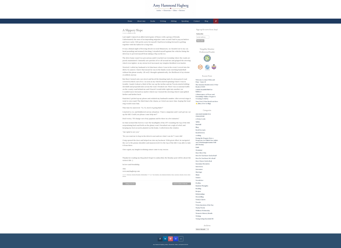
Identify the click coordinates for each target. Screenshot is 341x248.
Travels (198, 202)
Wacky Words (200, 208)
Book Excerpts (200, 130)
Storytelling (200, 197)
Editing (174, 21)
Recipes (198, 191)
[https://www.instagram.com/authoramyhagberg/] (175, 238)
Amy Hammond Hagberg (165, 174)
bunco (173, 174)
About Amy (141, 21)
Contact (197, 21)
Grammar (199, 150)
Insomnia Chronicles (203, 164)
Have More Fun (201, 153)
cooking (198, 135)
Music (198, 175)
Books (152, 21)
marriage (177, 174)
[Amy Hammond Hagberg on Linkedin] (165, 238)
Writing (163, 21)
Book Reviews (200, 133)
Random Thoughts (136, 174)
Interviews (199, 166)
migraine (182, 174)
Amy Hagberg (156, 174)
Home (130, 21)
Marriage (129, 174)
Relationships (144, 174)
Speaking (185, 21)
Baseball (198, 124)
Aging (198, 122)
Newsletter (199, 180)
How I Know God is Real (204, 161)
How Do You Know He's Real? (206, 158)
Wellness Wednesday (203, 210)
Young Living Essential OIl (204, 219)
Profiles (198, 183)
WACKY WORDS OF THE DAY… (181, 183)
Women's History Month (204, 213)
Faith (197, 147)
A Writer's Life (200, 119)
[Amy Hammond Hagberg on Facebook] (160, 238)
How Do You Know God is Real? (206, 155)
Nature (198, 177)
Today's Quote (200, 199)
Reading (198, 188)
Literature (199, 169)
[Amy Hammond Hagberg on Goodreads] (180, 238)
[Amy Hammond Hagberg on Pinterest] (170, 238)
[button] (215, 21)
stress (185, 174)
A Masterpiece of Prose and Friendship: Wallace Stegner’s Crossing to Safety (206, 97)
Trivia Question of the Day (204, 205)
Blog (206, 21)
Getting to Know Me (129, 183)
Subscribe (199, 34)
